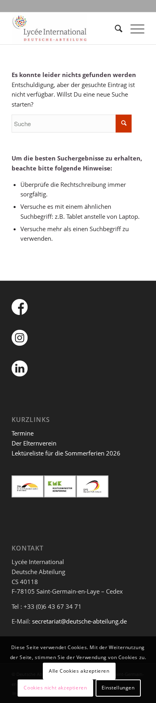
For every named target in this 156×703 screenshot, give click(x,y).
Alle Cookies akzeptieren (79, 670)
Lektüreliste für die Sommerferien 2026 (66, 453)
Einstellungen (118, 687)
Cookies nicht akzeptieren (55, 687)
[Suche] (114, 28)
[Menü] (133, 28)
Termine (23, 433)
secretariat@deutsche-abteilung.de (79, 621)
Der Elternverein (34, 443)
